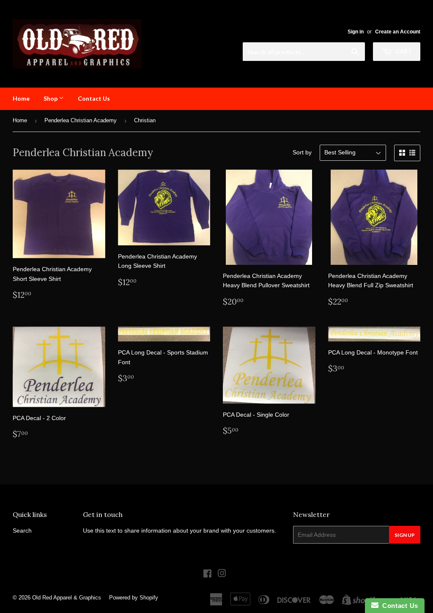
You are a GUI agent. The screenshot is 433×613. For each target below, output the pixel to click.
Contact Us (94, 98)
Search (22, 530)
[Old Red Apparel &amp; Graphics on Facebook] (207, 574)
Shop (51, 98)
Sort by (302, 152)
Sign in (356, 32)
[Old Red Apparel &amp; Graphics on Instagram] (222, 574)
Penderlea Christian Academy (80, 120)
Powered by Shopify (133, 597)
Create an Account (397, 32)
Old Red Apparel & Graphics (66, 597)
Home (21, 98)
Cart (403, 51)
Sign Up (405, 535)
